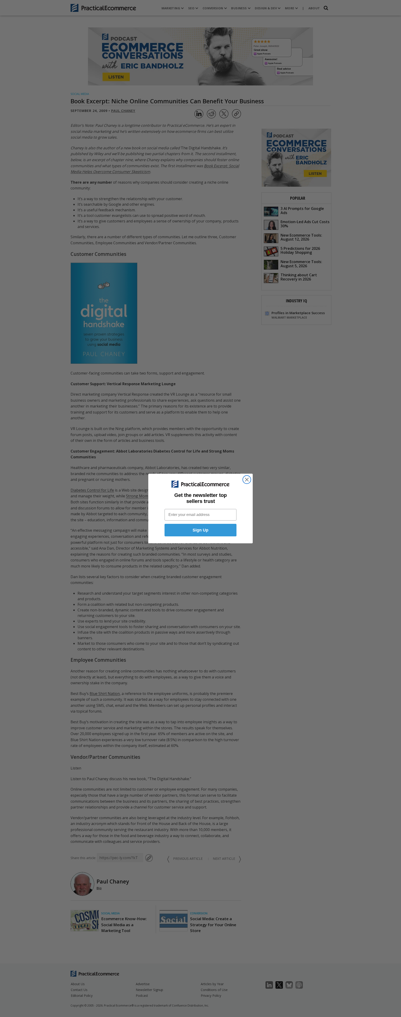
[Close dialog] (247, 480)
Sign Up (200, 530)
